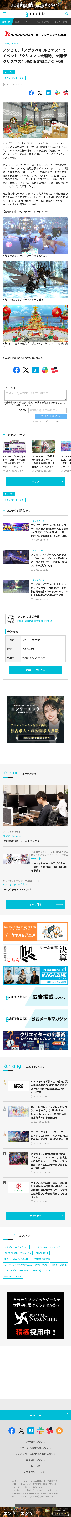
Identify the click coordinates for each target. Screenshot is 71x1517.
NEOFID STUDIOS (12, 1276)
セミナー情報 (60, 21)
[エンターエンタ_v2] (35, 719)
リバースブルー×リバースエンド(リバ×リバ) (25, 1264)
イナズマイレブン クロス (16, 1247)
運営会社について (35, 1441)
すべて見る (35, 481)
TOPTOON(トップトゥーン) (17, 1252)
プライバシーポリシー (35, 1471)
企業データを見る (35, 670)
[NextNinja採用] (35, 1316)
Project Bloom (59, 1264)
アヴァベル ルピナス (14, 77)
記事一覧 (6, 21)
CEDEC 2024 (42, 1252)
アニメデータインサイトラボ (46, 1247)
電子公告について (35, 1459)
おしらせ (35, 1465)
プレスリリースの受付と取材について (35, 1453)
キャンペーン (11, 43)
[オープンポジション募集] (35, 34)
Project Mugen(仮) (43, 1258)
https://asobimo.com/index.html (33, 620)
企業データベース (23, 21)
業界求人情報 (43, 21)
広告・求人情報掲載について (35, 1447)
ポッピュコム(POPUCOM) (16, 1258)
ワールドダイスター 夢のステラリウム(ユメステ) (27, 1270)
